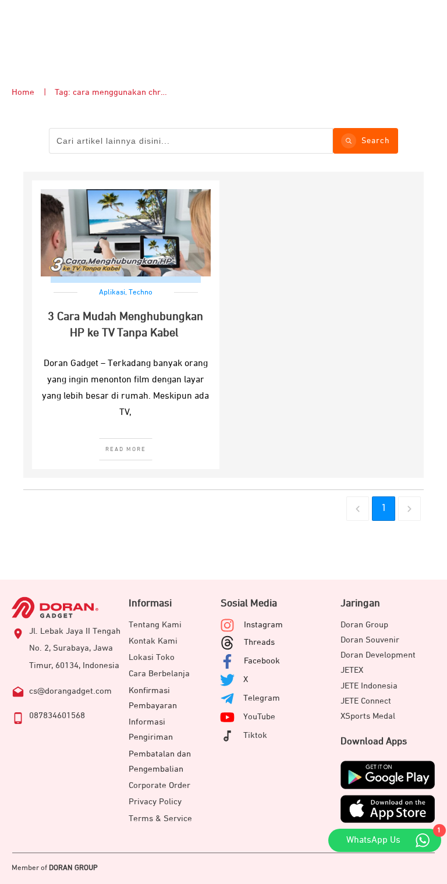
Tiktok (255, 735)
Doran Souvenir (369, 640)
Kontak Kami (153, 641)
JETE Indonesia (369, 685)
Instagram (263, 624)
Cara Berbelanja (159, 673)
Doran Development (378, 655)
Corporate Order (159, 785)
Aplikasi (112, 292)
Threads (259, 642)
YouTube (259, 716)
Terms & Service (160, 818)
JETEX (351, 670)
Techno (140, 292)
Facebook (262, 660)
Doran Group (364, 624)
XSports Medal (367, 716)
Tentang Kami (155, 624)
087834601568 (57, 715)
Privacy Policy (155, 801)
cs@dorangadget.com (70, 691)
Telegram (261, 698)
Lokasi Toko (152, 657)
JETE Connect (365, 701)
